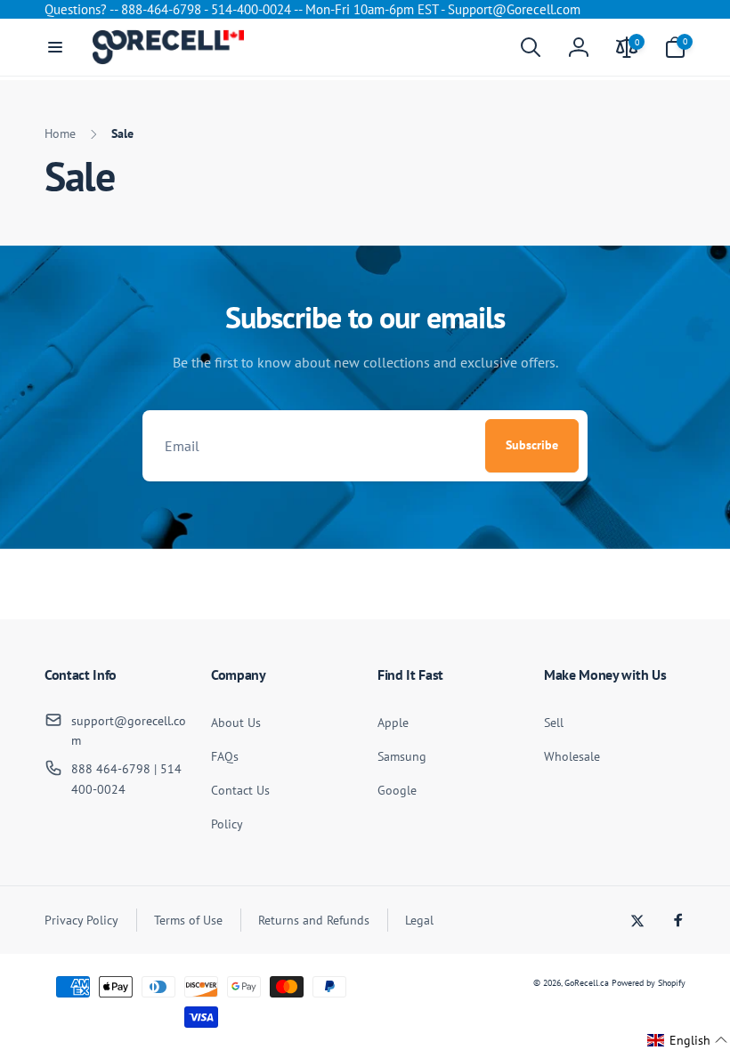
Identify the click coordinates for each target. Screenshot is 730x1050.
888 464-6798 (110, 769)
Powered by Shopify (648, 983)
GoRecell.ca (586, 983)
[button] (55, 47)
